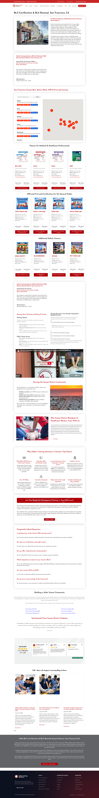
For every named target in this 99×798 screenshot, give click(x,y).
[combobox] (25, 97)
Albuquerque (20, 132)
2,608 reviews (25, 650)
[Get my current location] (34, 97)
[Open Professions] (55, 6)
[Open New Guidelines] (63, 6)
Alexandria (19, 140)
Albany (18, 124)
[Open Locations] (38, 6)
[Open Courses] (32, 6)
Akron (18, 108)
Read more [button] (70, 654)
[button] (69, 126)
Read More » (18, 727)
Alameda (19, 116)
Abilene (19, 100)
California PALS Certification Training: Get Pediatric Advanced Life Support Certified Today (25, 709)
